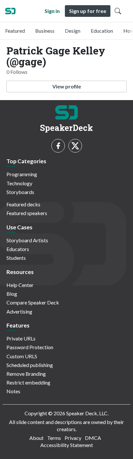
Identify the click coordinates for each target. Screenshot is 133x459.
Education (102, 31)
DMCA (93, 438)
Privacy (73, 438)
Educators (17, 249)
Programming (21, 174)
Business (45, 31)
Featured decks (23, 204)
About (36, 438)
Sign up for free (87, 11)
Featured (15, 31)
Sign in (52, 11)
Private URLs (21, 338)
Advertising (19, 311)
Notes (13, 391)
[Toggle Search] (117, 11)
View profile (66, 86)
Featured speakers (26, 213)
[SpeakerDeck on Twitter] (75, 146)
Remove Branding (26, 374)
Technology (19, 183)
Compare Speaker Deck (32, 302)
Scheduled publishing (29, 365)
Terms (54, 438)
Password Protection (29, 347)
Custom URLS (21, 356)
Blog (11, 294)
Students (16, 258)
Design (72, 31)
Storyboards (20, 192)
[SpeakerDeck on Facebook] (58, 146)
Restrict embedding (28, 382)
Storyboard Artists (27, 240)
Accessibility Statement (66, 445)
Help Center (20, 285)
